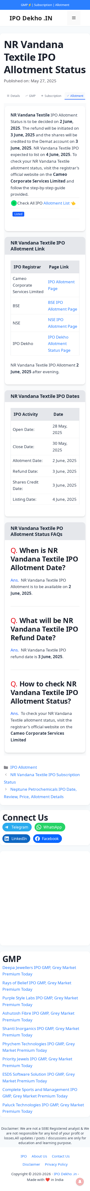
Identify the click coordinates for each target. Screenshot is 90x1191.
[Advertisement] (45, 898)
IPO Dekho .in (65, 1173)
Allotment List (56, 203)
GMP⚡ (26, 5)
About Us (39, 1156)
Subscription (43, 5)
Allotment (62, 5)
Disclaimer (31, 1164)
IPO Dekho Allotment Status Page (59, 343)
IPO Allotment (23, 767)
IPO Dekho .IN (31, 18)
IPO (24, 1156)
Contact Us (61, 1156)
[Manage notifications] (80, 1181)
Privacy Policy (56, 1164)
